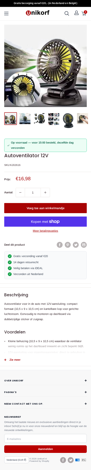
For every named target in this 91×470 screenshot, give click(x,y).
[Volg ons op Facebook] (63, 460)
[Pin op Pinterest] (68, 245)
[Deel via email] (84, 245)
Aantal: (8, 192)
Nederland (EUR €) (16, 460)
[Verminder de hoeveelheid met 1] (20, 192)
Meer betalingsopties (45, 230)
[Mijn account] (76, 13)
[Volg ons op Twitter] (70, 460)
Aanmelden (45, 449)
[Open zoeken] (67, 13)
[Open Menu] (6, 13)
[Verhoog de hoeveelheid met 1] (45, 192)
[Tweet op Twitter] (76, 245)
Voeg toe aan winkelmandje (46, 208)
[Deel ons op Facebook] (60, 245)
